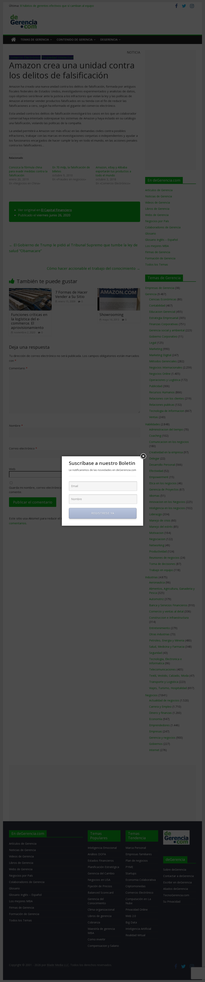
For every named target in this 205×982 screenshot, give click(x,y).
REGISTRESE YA (102, 513)
